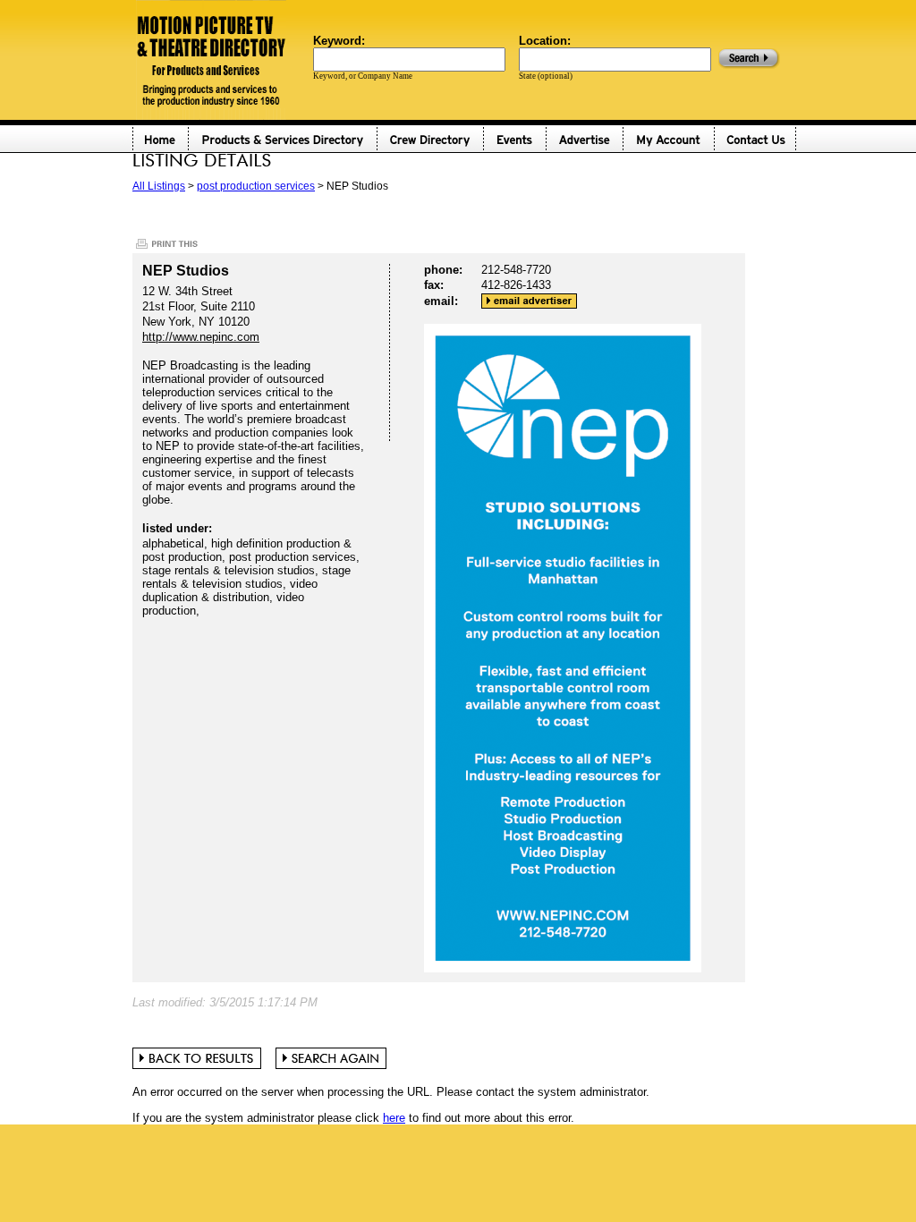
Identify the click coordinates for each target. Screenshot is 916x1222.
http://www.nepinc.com (200, 337)
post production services (256, 186)
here (394, 1117)
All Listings (158, 186)
